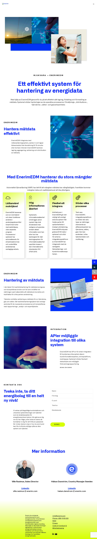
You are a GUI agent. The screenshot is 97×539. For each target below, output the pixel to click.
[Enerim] (5, 4)
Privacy (55, 523)
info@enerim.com (58, 516)
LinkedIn (25, 488)
